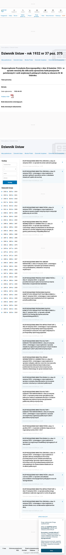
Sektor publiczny (22, 15)
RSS (17, 550)
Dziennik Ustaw (14, 47)
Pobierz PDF (5, 96)
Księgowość (4, 15)
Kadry (10, 15)
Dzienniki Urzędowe (41, 60)
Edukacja (58, 15)
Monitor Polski (29, 60)
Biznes (15, 15)
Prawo (29, 15)
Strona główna (5, 47)
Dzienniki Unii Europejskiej (56, 60)
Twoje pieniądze (36, 15)
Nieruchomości (50, 15)
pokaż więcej (42, 516)
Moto (43, 15)
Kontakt (24, 550)
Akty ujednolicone (6, 60)
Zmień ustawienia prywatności (34, 548)
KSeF (63, 15)
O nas (4, 548)
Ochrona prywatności (15, 548)
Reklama (32, 550)
